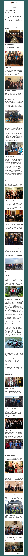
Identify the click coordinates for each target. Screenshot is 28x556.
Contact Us (17, 5)
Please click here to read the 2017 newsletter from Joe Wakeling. (14, 273)
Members (14, 5)
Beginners (10, 5)
